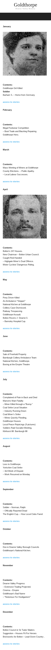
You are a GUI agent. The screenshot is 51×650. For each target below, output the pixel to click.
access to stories (11, 102)
